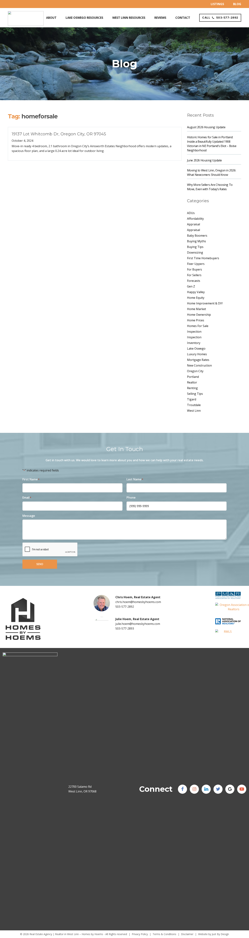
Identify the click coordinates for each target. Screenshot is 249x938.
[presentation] (50, 550)
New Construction (199, 365)
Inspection (194, 332)
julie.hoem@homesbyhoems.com (137, 624)
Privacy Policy (140, 934)
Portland (193, 377)
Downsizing (195, 252)
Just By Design (220, 934)
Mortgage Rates (198, 360)
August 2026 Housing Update (206, 127)
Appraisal (193, 224)
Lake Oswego (196, 348)
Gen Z (191, 286)
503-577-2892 (124, 607)
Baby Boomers (197, 236)
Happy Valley (196, 292)
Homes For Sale (197, 326)
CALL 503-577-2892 (220, 17)
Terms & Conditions (164, 934)
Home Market (196, 309)
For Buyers (194, 269)
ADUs (191, 213)
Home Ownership (199, 315)
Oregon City (195, 371)
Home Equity (195, 298)
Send (39, 564)
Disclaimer (187, 934)
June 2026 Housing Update (204, 160)
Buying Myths (196, 241)
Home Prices (195, 320)
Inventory (193, 343)
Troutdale (194, 405)
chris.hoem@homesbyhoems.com (138, 602)
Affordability (195, 219)
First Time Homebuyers (203, 258)
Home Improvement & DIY (205, 303)
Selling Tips (195, 394)
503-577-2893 (124, 628)
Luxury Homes (197, 354)
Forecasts (193, 281)
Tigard (191, 399)
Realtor (192, 382)
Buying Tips (195, 247)
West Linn (194, 411)
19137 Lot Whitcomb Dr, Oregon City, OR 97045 (59, 134)
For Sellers (194, 275)
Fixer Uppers (196, 264)
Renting (192, 388)
